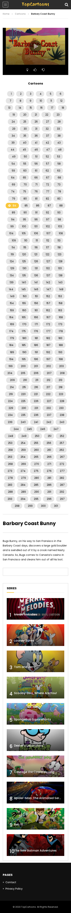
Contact (10, 882)
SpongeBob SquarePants (32, 719)
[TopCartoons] (35, 4)
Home (6, 13)
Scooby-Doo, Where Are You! (35, 693)
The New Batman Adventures (35, 850)
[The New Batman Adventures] (35, 845)
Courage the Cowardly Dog (34, 772)
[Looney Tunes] (35, 635)
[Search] (66, 4)
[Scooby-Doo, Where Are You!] (35, 687)
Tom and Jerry (25, 667)
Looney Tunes (24, 640)
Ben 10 (18, 824)
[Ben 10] (35, 819)
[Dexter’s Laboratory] (35, 740)
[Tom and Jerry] (35, 661)
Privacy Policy (14, 889)
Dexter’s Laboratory (28, 745)
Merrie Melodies (25, 614)
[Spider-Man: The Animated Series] (35, 792)
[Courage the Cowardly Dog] (35, 766)
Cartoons (20, 13)
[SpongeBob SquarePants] (35, 714)
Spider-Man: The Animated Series (38, 798)
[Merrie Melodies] (35, 609)
